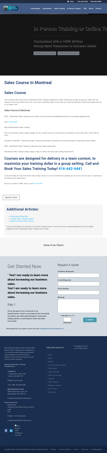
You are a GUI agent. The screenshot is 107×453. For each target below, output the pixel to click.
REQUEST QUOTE (11, 197)
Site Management (96, 449)
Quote (91, 8)
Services (51, 379)
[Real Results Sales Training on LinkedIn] (11, 430)
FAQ (85, 8)
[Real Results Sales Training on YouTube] (19, 430)
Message (61, 297)
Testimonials (47, 8)
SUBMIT (91, 320)
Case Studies (35, 8)
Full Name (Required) (66, 271)
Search (50, 362)
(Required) (67, 323)
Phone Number (63, 289)
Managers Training (54, 385)
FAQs (50, 358)
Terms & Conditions (65, 449)
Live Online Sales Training (57, 365)
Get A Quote (52, 389)
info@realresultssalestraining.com (52, 329)
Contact (99, 8)
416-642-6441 (82, 1)
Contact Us (52, 392)
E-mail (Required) (64, 280)
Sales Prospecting (54, 375)
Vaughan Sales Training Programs (22, 219)
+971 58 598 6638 (19, 416)
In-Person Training (74, 8)
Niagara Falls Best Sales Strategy (22, 221)
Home (50, 355)
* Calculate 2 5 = (67, 316)
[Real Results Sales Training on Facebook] (6, 430)
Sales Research (53, 372)
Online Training (59, 8)
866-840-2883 (96, 1)
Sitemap (53, 449)
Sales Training (53, 382)
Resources (85, 449)
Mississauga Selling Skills (19, 216)
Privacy (76, 449)
